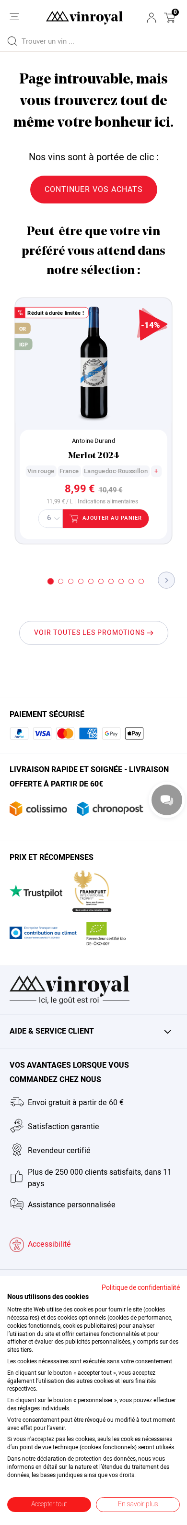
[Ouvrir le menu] (14, 17)
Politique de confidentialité (141, 1288)
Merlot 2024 (93, 456)
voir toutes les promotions (90, 633)
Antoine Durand (93, 441)
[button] (169, 17)
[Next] (166, 580)
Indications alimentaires (108, 502)
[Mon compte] (151, 17)
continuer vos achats (94, 189)
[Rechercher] (12, 40)
